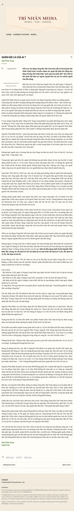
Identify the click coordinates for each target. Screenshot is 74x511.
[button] (71, 57)
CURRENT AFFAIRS (21, 34)
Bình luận (10, 457)
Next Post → (67, 465)
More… (34, 34)
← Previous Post (8, 465)
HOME (8, 34)
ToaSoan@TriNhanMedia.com (13, 482)
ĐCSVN (19, 457)
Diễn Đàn (28, 457)
